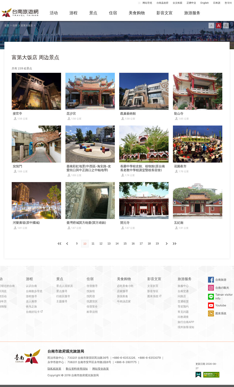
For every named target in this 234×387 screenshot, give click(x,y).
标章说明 (92, 311)
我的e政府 (198, 375)
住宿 (113, 12)
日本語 (216, 2)
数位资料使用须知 (77, 368)
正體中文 (191, 2)
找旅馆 (91, 291)
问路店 (182, 296)
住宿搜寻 (92, 286)
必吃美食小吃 (125, 286)
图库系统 (152, 296)
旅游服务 (192, 12)
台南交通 (183, 291)
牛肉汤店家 (124, 301)
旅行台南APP (186, 322)
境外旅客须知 (186, 327)
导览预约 (183, 306)
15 (125, 243)
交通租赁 (183, 301)
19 (157, 243)
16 (133, 243)
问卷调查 (183, 317)
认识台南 (31, 286)
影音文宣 (164, 12)
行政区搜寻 (63, 296)
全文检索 (177, 2)
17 (141, 243)
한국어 (228, 2)
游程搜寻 (31, 296)
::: (139, 3)
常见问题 (183, 311)
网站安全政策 (100, 368)
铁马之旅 (31, 306)
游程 (73, 12)
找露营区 (92, 301)
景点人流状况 (64, 286)
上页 (166, 243)
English (205, 2)
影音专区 (152, 291)
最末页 (174, 243)
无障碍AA (211, 375)
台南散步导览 (34, 291)
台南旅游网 (20, 13)
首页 (6, 25)
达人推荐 (31, 301)
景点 (93, 12)
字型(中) (218, 25)
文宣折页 (152, 286)
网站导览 (147, 2)
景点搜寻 (61, 291)
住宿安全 (92, 306)
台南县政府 (162, 2)
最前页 (59, 243)
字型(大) (226, 25)
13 (108, 243)
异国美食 (122, 296)
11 (93, 243)
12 (100, 243)
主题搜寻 (61, 301)
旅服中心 (183, 286)
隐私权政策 (54, 368)
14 (117, 243)
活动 (54, 12)
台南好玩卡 (33, 311)
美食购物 (137, 12)
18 (149, 243)
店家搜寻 (122, 291)
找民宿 (91, 296)
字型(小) (211, 25)
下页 (67, 243)
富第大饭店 (27, 25)
